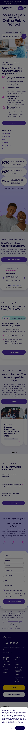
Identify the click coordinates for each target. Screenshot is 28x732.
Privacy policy (14, 724)
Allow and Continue (20, 728)
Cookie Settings (9, 728)
